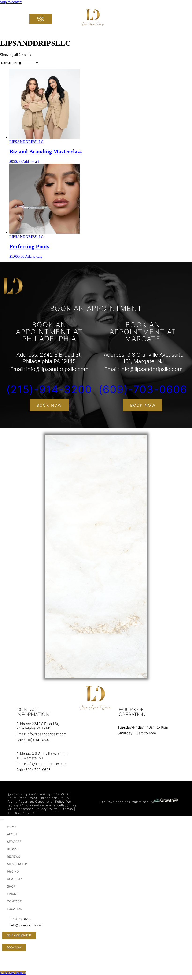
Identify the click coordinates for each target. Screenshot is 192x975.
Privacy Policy (46, 809)
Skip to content (11, 2)
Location (14, 909)
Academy (14, 879)
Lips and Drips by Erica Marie (46, 794)
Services (14, 841)
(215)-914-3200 (49, 389)
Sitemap (66, 809)
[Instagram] (8, 25)
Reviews (13, 856)
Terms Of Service (21, 813)
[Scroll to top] (2, 819)
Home (11, 827)
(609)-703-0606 (143, 389)
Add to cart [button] (30, 161)
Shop (11, 886)
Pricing (13, 871)
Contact (14, 901)
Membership (17, 864)
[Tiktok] (8, 12)
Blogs (12, 849)
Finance (13, 894)
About (12, 834)
